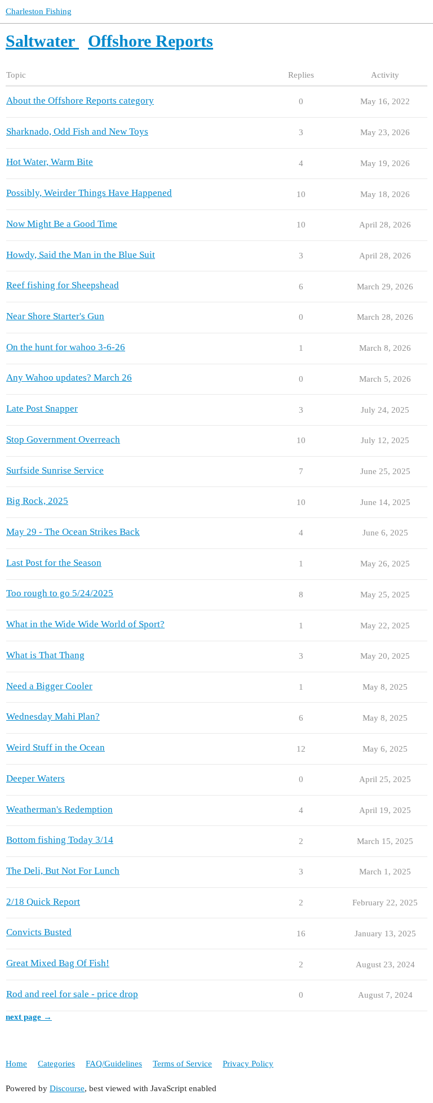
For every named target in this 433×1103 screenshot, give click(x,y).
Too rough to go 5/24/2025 (59, 593)
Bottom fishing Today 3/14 (59, 839)
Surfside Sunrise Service (55, 470)
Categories (56, 1063)
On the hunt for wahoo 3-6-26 (65, 347)
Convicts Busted (39, 932)
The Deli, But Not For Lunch (63, 870)
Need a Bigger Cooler (49, 686)
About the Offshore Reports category (80, 100)
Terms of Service (182, 1063)
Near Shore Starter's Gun (55, 316)
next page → (29, 1016)
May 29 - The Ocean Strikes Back (73, 531)
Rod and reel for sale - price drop (72, 994)
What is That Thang (45, 655)
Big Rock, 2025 (37, 500)
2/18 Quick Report (43, 901)
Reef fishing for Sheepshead (62, 285)
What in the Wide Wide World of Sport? (85, 624)
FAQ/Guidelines (114, 1063)
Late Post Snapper (42, 408)
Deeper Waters (35, 778)
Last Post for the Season (53, 562)
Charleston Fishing (39, 11)
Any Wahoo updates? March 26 (69, 377)
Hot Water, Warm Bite (49, 162)
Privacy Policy (248, 1063)
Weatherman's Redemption (59, 809)
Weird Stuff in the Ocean (55, 747)
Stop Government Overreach (63, 439)
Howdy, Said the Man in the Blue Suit (80, 254)
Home (16, 1063)
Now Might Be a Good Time (61, 223)
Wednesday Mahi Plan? (53, 716)
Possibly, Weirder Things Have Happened (89, 192)
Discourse (67, 1088)
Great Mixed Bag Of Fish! (57, 963)
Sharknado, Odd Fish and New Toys (77, 131)
